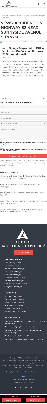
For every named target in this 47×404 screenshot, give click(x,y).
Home (3, 15)
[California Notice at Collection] (23, 382)
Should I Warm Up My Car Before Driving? (19, 327)
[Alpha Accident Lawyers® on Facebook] (15, 387)
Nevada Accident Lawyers (13, 305)
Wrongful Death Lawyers (13, 287)
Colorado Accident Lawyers (14, 302)
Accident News (36, 372)
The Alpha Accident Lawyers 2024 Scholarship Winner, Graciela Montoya (23, 331)
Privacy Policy (11, 165)
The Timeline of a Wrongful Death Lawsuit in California (23, 339)
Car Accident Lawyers (12, 266)
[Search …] (44, 98)
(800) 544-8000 (12, 400)
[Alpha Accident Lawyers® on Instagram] (25, 387)
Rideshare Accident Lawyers (14, 281)
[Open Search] (38, 4)
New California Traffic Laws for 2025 (17, 336)
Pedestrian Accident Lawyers (14, 278)
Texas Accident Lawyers (12, 308)
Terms (19, 372)
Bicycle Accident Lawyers (13, 272)
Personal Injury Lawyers (12, 263)
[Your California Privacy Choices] (23, 378)
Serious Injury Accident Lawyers (15, 284)
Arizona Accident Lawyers (13, 296)
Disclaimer (26, 372)
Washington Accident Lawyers (15, 311)
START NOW (35, 400)
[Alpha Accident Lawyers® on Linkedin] (31, 387)
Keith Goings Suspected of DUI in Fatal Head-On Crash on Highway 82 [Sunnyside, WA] (23, 51)
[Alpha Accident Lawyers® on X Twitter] (20, 387)
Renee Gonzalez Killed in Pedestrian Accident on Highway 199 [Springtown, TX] (24, 322)
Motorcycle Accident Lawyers (14, 269)
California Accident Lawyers (14, 299)
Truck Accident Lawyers (12, 275)
